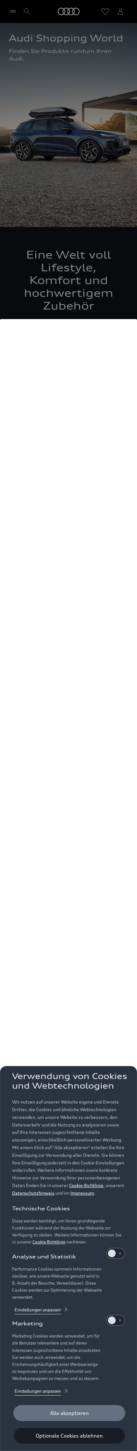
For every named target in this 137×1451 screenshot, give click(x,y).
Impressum (82, 1193)
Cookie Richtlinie (86, 1185)
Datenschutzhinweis (33, 1193)
